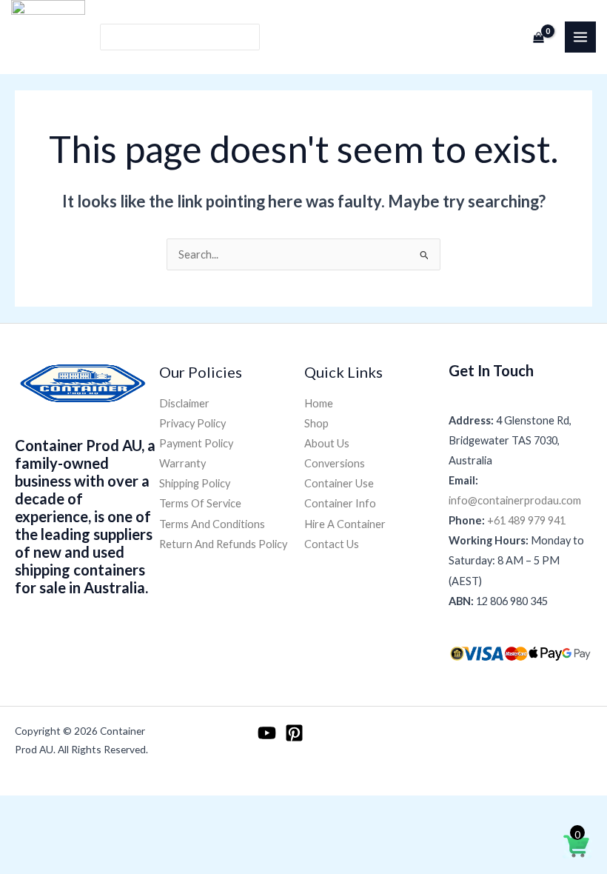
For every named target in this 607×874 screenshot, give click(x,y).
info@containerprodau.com (515, 500)
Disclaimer (184, 403)
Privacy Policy (192, 423)
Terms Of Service (200, 503)
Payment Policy (196, 443)
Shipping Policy (194, 483)
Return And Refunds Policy (223, 544)
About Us (326, 443)
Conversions (334, 463)
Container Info (340, 503)
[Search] (248, 37)
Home (318, 403)
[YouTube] (267, 733)
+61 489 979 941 (526, 520)
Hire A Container (345, 524)
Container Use (339, 483)
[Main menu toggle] (580, 37)
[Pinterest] (294, 733)
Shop (316, 423)
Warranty (182, 463)
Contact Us (331, 544)
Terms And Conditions (212, 524)
